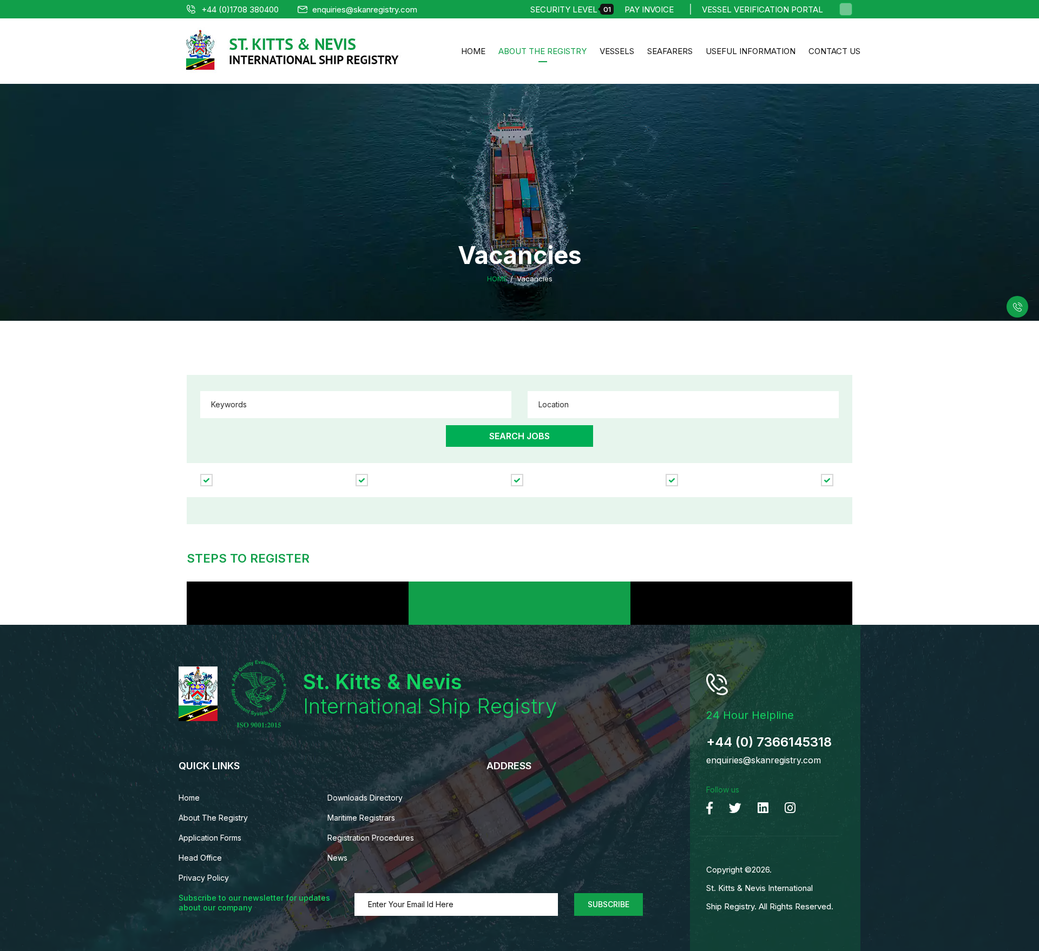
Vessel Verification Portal (762, 9)
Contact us (834, 51)
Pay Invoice (649, 9)
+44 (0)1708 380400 (240, 9)
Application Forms (210, 837)
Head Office (200, 857)
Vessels (617, 51)
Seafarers (670, 51)
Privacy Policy (204, 877)
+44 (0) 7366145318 (769, 742)
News (337, 857)
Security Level (570, 9)
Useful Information (750, 51)
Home (473, 51)
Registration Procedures (370, 837)
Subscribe (608, 904)
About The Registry (542, 51)
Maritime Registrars (361, 817)
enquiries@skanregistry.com (364, 9)
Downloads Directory (365, 797)
